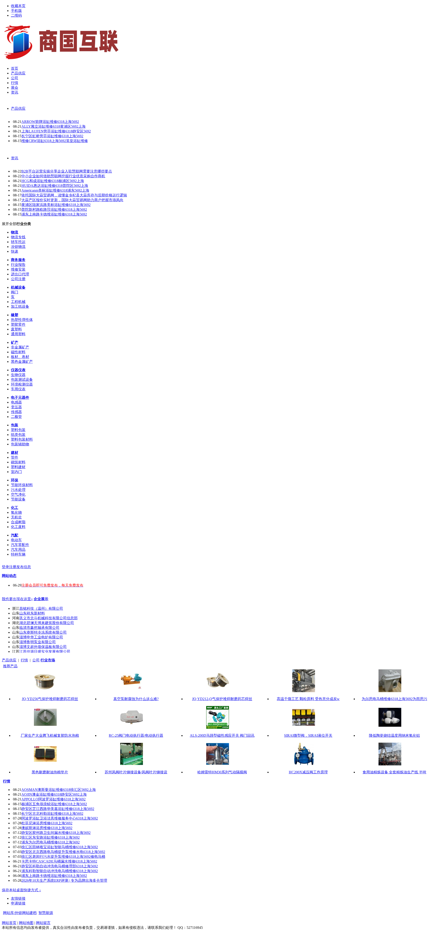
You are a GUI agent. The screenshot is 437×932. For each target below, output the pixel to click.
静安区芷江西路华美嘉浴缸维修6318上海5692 (57, 809)
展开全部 (9, 224)
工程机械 (18, 302)
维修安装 (18, 269)
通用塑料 (18, 334)
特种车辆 (18, 554)
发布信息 (23, 567)
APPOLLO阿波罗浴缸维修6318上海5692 (53, 799)
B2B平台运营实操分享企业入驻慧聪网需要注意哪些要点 (66, 171)
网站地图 (26, 923)
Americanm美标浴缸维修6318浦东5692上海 (55, 190)
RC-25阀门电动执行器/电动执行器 (136, 735)
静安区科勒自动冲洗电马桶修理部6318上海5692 (59, 866)
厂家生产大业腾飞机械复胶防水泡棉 (50, 735)
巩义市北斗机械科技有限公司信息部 (48, 618)
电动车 (16, 540)
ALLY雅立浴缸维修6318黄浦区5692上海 (53, 126)
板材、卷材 (20, 357)
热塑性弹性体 (22, 320)
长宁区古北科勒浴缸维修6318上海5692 (52, 813)
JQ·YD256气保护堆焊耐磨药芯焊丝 (50, 699)
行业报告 (18, 265)
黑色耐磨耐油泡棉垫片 (50, 772)
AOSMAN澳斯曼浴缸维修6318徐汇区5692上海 (58, 790)
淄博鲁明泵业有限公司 (37, 642)
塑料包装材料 (22, 439)
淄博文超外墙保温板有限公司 (43, 647)
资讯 (14, 158)
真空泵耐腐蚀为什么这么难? (136, 699)
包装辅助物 (20, 444)
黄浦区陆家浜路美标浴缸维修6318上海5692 (56, 205)
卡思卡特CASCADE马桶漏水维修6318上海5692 (59, 861)
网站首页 (9, 923)
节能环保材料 (22, 485)
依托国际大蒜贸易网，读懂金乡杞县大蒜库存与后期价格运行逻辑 (74, 195)
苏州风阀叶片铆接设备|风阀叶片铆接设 (136, 772)
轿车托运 (18, 242)
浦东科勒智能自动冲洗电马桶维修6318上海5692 (59, 871)
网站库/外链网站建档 (20, 913)
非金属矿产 (20, 347)
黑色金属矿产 (22, 361)
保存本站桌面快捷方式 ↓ (21, 890)
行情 (24, 660)
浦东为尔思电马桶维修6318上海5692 (50, 842)
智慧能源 (45, 913)
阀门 (14, 292)
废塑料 (16, 329)
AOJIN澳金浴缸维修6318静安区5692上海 (54, 794)
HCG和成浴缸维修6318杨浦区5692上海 (52, 181)
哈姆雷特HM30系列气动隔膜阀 (222, 772)
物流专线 (18, 237)
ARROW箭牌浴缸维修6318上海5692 (50, 122)
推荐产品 (10, 666)
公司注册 (18, 279)
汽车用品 (18, 549)
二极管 (16, 417)
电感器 (16, 402)
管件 (14, 457)
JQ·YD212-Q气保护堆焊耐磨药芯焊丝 (222, 699)
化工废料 (18, 527)
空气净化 (18, 494)
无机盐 (16, 517)
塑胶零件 (18, 324)
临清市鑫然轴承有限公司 (39, 628)
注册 (12, 567)
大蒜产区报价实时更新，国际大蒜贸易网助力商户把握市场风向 (72, 200)
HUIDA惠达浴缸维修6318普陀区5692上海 (54, 186)
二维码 (16, 15)
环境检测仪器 (22, 384)
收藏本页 (18, 6)
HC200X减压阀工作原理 (308, 772)
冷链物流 (18, 247)
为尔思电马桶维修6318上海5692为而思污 (394, 699)
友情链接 (18, 898)
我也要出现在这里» (17, 599)
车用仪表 (18, 389)
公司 (36, 660)
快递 (14, 251)
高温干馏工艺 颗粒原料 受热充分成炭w (308, 699)
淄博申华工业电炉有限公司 (41, 637)
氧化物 (16, 512)
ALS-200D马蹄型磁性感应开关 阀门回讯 (222, 735)
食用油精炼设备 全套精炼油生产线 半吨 (394, 772)
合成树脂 (18, 522)
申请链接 (18, 903)
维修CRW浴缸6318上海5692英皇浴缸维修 (54, 141)
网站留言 (43, 923)
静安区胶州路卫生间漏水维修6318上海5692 (56, 833)
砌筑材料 (18, 462)
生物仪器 (18, 375)
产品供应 (18, 108)
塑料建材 (18, 467)
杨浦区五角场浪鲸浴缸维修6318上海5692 (54, 804)
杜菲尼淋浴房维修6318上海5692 (46, 823)
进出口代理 (20, 274)
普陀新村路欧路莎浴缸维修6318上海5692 (54, 209)
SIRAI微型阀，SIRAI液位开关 (308, 735)
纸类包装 (18, 435)
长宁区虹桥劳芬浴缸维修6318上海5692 (52, 136)
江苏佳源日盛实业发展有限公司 (44, 651)
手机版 (16, 11)
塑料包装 (18, 430)
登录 (5, 567)
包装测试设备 (22, 379)
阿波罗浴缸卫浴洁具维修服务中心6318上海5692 (59, 818)
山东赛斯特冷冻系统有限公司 (43, 632)
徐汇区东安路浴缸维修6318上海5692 (50, 837)
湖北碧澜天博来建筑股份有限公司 (46, 623)
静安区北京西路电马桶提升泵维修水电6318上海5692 (63, 852)
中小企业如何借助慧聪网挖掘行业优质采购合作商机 (63, 176)
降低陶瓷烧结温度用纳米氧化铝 (394, 735)
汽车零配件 (20, 545)
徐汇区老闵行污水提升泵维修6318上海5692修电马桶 (63, 856)
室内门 (16, 472)
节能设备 (18, 499)
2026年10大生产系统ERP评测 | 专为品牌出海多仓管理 (64, 880)
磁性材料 (18, 352)
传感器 (16, 412)
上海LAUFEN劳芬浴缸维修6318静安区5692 (56, 131)
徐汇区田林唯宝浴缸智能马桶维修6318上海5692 (59, 847)
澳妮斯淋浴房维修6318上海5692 (46, 828)
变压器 (16, 407)
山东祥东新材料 (32, 613)
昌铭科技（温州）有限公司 (41, 608)
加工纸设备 (20, 306)
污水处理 (18, 490)
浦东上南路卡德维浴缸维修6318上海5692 (54, 214)
